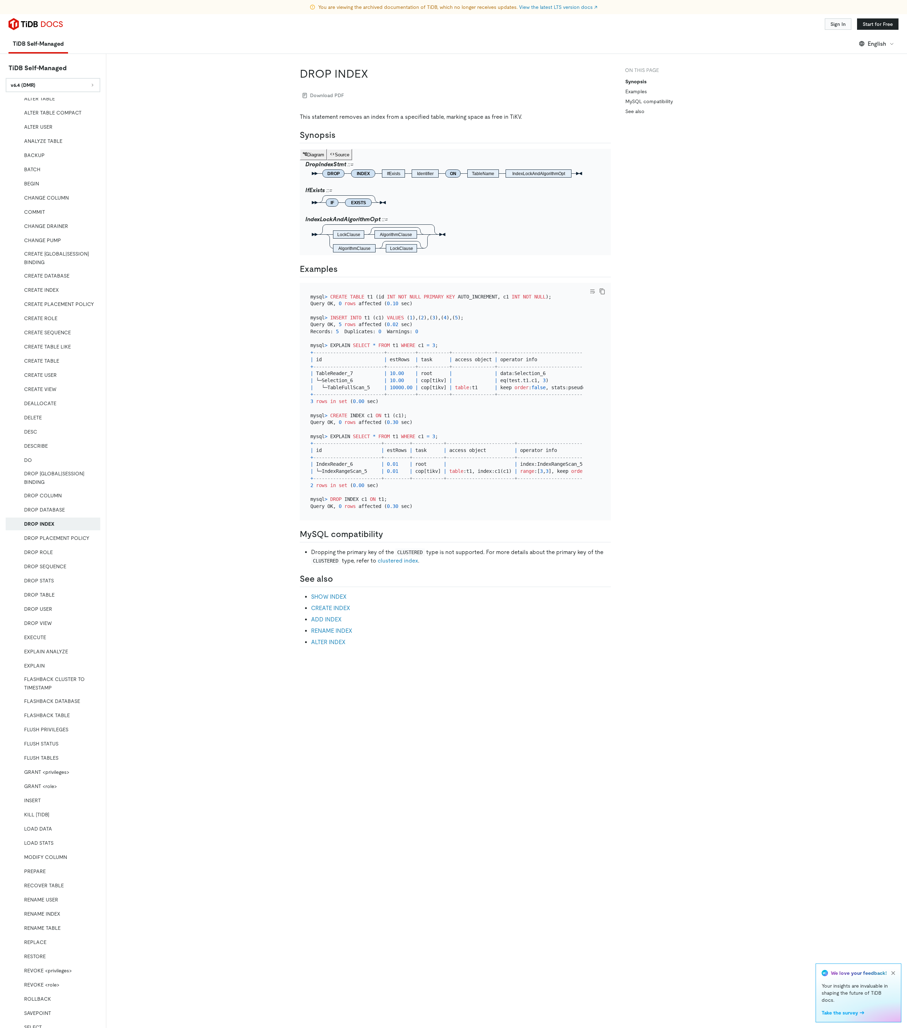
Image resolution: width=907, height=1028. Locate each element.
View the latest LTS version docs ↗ (558, 7)
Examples (636, 91)
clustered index (398, 560)
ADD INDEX (326, 619)
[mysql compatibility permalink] (388, 534)
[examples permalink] (343, 269)
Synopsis (636, 81)
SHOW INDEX (329, 596)
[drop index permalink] (374, 73)
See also (634, 111)
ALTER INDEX (328, 642)
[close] (893, 973)
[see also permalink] (338, 579)
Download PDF (327, 95)
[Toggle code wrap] (592, 291)
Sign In (838, 24)
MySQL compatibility (649, 101)
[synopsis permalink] (341, 135)
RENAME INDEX (331, 630)
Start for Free (878, 24)
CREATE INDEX (330, 608)
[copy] (602, 291)
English (877, 43)
